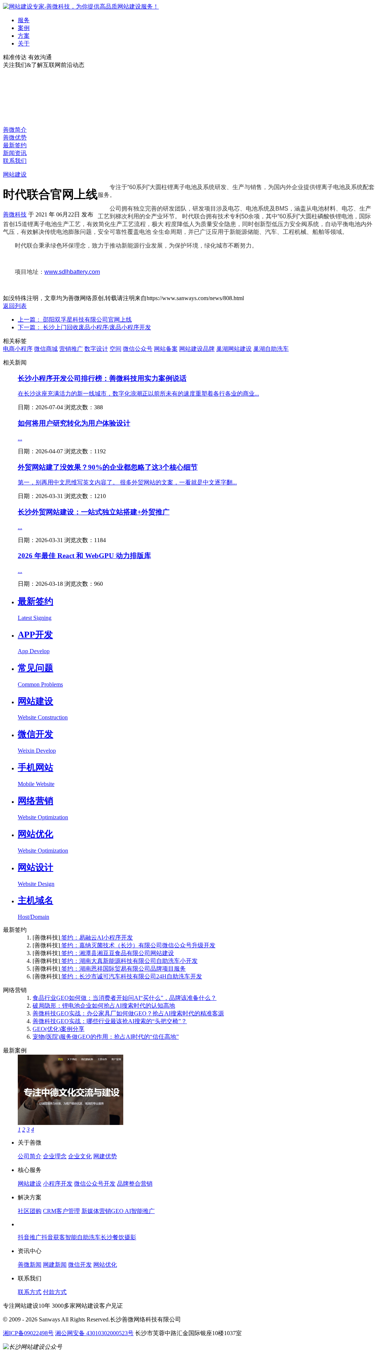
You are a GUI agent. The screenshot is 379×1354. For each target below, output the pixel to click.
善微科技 (15, 214)
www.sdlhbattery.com (72, 272)
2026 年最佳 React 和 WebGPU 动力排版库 (84, 556)
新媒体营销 (96, 1211)
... (20, 438)
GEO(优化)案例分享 (58, 1029)
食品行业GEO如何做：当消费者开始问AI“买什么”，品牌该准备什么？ (125, 998)
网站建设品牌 (197, 349)
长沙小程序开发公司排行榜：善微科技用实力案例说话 (102, 378)
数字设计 (96, 349)
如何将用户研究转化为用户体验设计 (74, 423)
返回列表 (15, 306)
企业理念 (55, 1156)
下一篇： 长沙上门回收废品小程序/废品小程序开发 (84, 327)
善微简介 (15, 130)
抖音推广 (29, 1237)
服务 (24, 20)
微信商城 (46, 349)
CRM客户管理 (61, 1211)
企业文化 (80, 1156)
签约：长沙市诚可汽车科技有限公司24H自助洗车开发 (131, 976)
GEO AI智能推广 (133, 1211)
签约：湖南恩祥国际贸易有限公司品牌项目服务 (123, 968)
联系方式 (29, 1292)
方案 (24, 36)
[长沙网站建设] (81, 6)
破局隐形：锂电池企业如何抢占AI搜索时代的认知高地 (104, 1005)
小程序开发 (58, 1183)
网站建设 (15, 174)
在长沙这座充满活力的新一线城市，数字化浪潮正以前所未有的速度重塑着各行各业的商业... (138, 393)
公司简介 (29, 1156)
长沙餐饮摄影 (118, 1237)
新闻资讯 (15, 153)
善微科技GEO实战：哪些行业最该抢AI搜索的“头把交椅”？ (110, 1021)
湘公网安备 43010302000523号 (94, 1333)
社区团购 (29, 1211)
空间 (115, 349)
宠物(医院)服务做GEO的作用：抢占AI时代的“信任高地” (106, 1037)
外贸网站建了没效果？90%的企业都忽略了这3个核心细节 (108, 467)
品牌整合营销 (134, 1183)
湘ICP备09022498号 (28, 1333)
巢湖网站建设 (234, 349)
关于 (24, 43)
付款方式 (55, 1292)
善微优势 (15, 137)
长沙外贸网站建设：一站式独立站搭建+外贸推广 (94, 512)
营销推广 (71, 349)
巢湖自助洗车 (271, 349)
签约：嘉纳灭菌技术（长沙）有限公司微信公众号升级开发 (137, 945)
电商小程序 (18, 349)
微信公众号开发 (94, 1183)
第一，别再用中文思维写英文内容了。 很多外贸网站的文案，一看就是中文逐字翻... (127, 482)
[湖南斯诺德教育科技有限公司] (70, 1123)
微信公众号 (137, 349)
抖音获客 (53, 1237)
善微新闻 (29, 1264)
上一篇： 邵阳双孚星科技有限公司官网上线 (75, 319)
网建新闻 (55, 1264)
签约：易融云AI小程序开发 (96, 937)
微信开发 (80, 1264)
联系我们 (15, 161)
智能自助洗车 (83, 1237)
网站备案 (166, 349)
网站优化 (105, 1264)
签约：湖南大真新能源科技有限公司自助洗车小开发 (129, 961)
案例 (24, 28)
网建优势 (105, 1156)
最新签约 (15, 145)
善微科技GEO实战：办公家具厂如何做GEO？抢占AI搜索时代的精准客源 (128, 1013)
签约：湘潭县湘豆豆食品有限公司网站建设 (117, 953)
